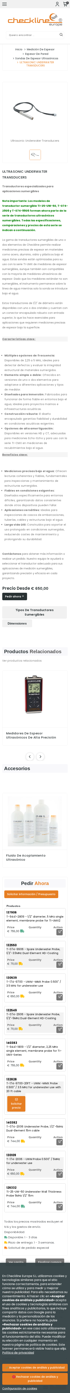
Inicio (18, 49)
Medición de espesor (41, 49)
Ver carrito (16, 1262)
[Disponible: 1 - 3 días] (22, 931)
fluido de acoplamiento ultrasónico (26, 858)
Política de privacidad (18, 1353)
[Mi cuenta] (57, 4)
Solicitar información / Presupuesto (31, 894)
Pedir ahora (13, 596)
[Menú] (4, 4)
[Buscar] (61, 35)
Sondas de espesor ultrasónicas (36, 58)
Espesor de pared (37, 54)
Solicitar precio (16, 1106)
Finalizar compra (49, 1262)
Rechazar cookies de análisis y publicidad (36, 1379)
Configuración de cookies (19, 1388)
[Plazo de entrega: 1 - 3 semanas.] (21, 964)
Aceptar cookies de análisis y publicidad (36, 1367)
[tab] (34, 612)
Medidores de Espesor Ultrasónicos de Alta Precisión (31, 735)
